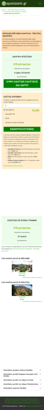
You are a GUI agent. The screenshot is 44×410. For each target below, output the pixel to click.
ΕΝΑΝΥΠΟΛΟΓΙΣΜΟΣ (22, 129)
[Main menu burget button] (40, 3)
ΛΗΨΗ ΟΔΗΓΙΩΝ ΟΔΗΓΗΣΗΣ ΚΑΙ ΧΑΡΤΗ (22, 83)
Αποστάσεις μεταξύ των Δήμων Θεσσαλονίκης (22, 384)
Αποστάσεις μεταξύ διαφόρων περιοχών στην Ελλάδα (22, 375)
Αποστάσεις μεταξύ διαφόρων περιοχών (15, 11)
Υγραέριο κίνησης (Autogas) (14, 122)
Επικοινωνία (8, 399)
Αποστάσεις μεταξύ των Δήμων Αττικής (22, 380)
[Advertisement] (22, 23)
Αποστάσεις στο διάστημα (11, 401)
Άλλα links (36, 403)
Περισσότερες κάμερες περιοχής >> (32, 277)
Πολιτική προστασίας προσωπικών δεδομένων (18, 403)
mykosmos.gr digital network (34, 406)
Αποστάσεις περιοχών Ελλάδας (16, 10)
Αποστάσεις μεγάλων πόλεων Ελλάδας (22, 370)
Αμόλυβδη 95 (9, 110)
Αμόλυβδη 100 (10, 114)
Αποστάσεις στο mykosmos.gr (29, 401)
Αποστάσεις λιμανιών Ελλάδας (22, 388)
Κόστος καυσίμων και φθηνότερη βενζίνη (25, 399)
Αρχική (4, 10)
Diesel (7, 118)
